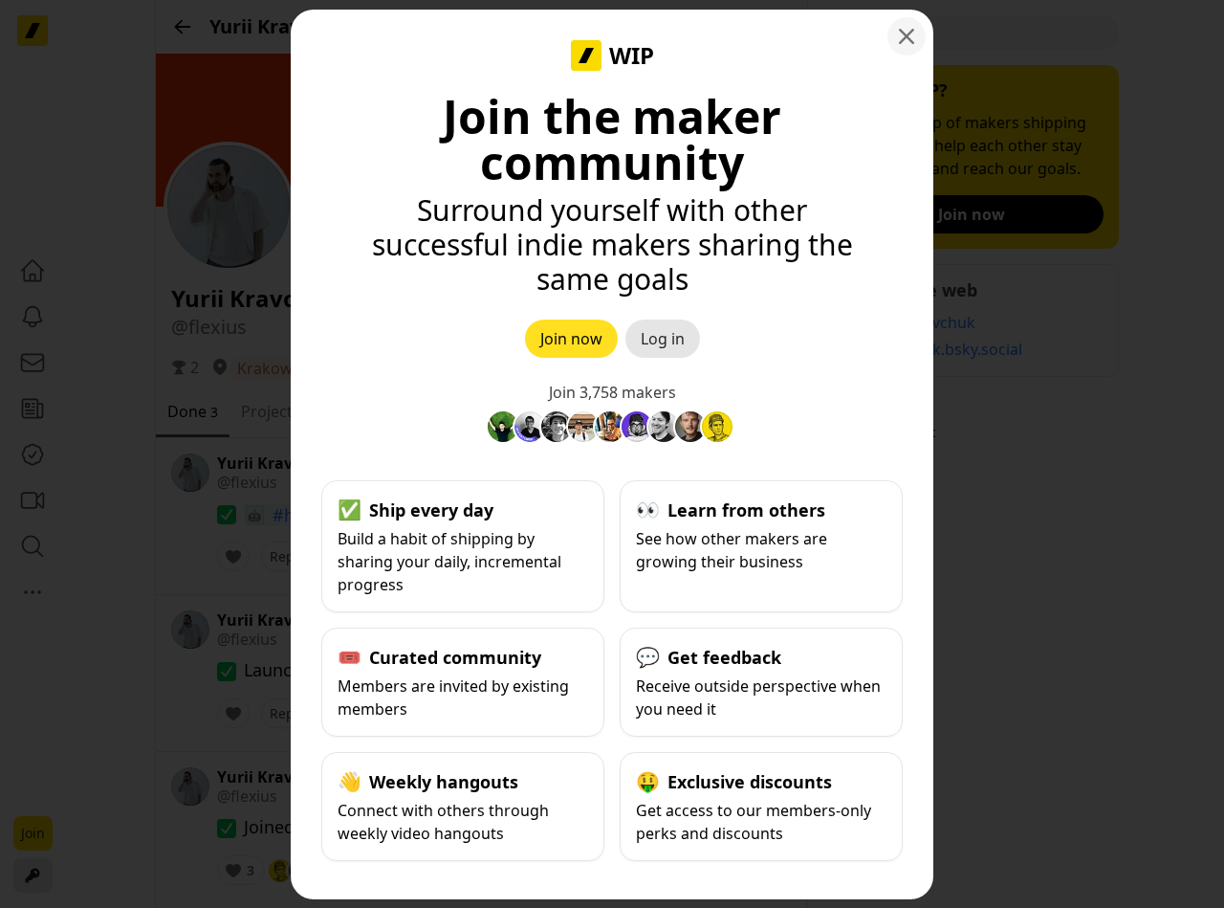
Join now (571, 338)
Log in (663, 338)
